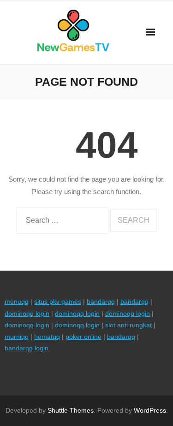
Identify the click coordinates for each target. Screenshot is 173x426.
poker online (83, 336)
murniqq (17, 336)
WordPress (150, 410)
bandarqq (101, 301)
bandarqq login (26, 348)
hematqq (47, 336)
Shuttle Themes (71, 410)
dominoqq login (27, 313)
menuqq (17, 301)
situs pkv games (57, 301)
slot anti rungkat (128, 325)
